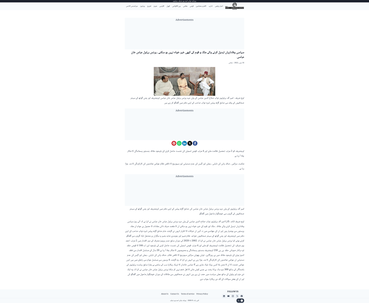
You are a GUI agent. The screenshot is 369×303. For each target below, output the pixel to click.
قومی (192, 6)
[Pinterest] (174, 143)
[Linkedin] (224, 296)
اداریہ (211, 6)
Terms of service (187, 294)
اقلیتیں (161, 6)
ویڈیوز (142, 6)
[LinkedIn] (184, 143)
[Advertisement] (184, 36)
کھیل (168, 6)
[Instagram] (233, 296)
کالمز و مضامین (201, 6)
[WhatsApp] (179, 143)
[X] (189, 143)
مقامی (185, 6)
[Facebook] (195, 143)
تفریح (149, 6)
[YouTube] (228, 296)
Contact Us (174, 294)
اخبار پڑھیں (219, 6)
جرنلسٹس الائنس (132, 6)
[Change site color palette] (240, 300)
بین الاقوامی (176, 6)
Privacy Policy (202, 294)
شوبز (155, 6)
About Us (164, 294)
